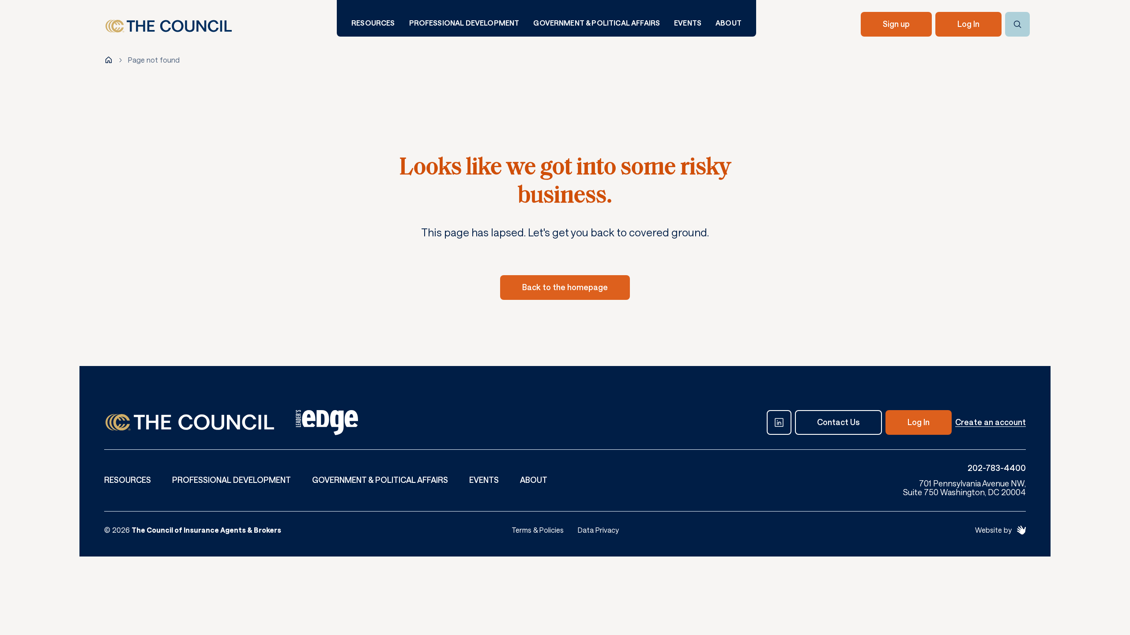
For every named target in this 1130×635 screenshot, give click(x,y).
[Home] (108, 60)
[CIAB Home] (168, 26)
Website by (993, 530)
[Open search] (1017, 24)
